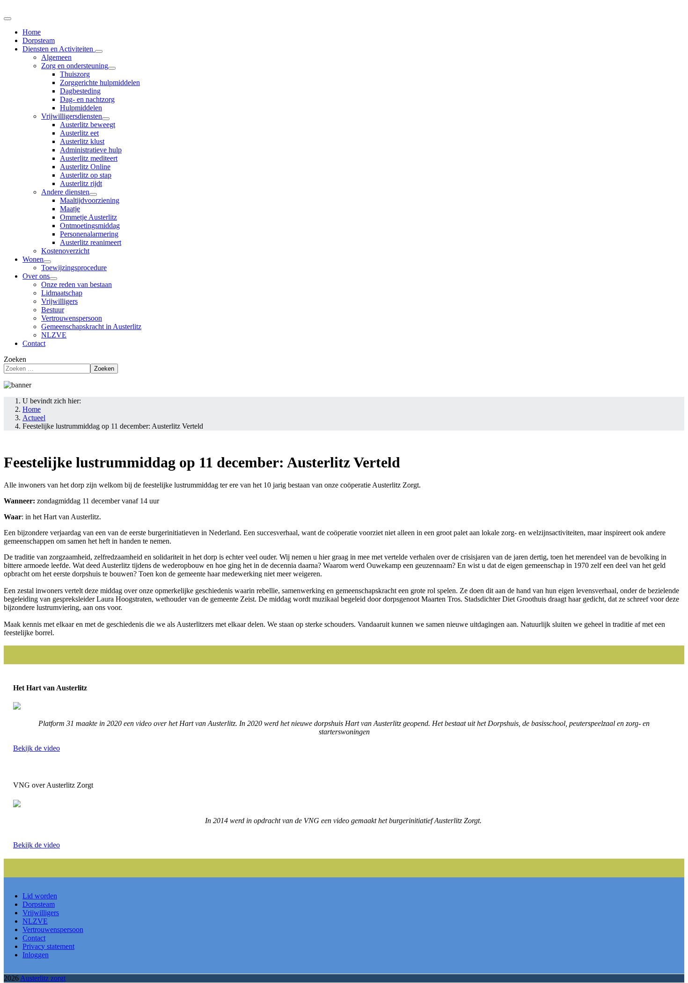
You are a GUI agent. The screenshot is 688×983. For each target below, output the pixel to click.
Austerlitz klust (82, 141)
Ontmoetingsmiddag (90, 226)
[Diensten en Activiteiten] (98, 51)
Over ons (36, 276)
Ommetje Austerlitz (88, 217)
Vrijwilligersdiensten (71, 116)
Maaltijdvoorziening (89, 200)
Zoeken (15, 359)
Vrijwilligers (59, 301)
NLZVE (53, 335)
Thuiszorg (75, 74)
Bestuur (52, 310)
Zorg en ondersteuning (74, 66)
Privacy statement (48, 946)
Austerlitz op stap (85, 175)
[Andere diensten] (93, 194)
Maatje (70, 209)
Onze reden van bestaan (76, 284)
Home (31, 32)
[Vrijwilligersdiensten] (106, 118)
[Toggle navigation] (7, 18)
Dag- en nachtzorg (87, 99)
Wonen (33, 259)
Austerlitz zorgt (43, 978)
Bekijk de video (36, 748)
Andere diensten (65, 192)
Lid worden (39, 896)
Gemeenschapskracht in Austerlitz (91, 326)
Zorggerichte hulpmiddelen (100, 82)
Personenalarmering (89, 234)
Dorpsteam (38, 40)
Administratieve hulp (91, 150)
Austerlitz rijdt (81, 183)
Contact (33, 343)
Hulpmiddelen (81, 108)
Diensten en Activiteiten (58, 49)
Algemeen (56, 57)
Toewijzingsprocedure (74, 268)
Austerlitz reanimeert (90, 242)
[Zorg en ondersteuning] (112, 68)
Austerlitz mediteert (88, 158)
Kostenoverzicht (65, 251)
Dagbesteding (80, 91)
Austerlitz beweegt (87, 125)
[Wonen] (47, 261)
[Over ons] (53, 278)
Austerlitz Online (85, 167)
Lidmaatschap (61, 293)
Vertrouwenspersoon (71, 318)
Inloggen (35, 955)
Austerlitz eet (79, 133)
